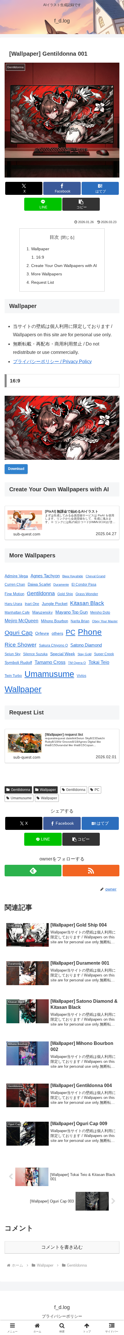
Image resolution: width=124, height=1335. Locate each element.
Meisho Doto (100, 612)
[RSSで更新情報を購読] (91, 870)
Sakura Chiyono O (53, 645)
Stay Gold (84, 654)
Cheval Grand (95, 576)
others (57, 633)
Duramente (61, 584)
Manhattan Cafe (17, 612)
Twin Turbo (13, 675)
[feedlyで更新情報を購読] (33, 870)
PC (70, 632)
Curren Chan (15, 584)
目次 (54, 237)
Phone (90, 632)
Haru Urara (13, 604)
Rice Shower (20, 644)
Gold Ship (65, 594)
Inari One (32, 604)
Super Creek (104, 654)
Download (16, 469)
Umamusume (49, 674)
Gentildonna (41, 593)
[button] (80, 204)
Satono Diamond (86, 645)
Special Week (62, 653)
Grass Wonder (87, 594)
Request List (42, 282)
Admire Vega (16, 576)
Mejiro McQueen (21, 620)
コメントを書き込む (62, 1247)
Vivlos (81, 675)
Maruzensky (42, 612)
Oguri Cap (19, 632)
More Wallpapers (46, 274)
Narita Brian (80, 621)
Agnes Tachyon (45, 576)
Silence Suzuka (35, 654)
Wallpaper (40, 249)
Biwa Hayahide (72, 576)
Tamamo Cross (50, 662)
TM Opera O (77, 662)
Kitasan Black (87, 603)
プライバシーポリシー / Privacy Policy (52, 361)
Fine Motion (14, 594)
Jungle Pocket (54, 604)
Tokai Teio (99, 662)
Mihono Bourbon (54, 621)
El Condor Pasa (84, 584)
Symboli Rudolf (18, 662)
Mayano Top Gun (71, 612)
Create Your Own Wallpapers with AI (64, 265)
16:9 (40, 257)
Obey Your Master (105, 621)
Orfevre (42, 633)
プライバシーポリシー (62, 1316)
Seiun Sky (12, 654)
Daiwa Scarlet (39, 584)
